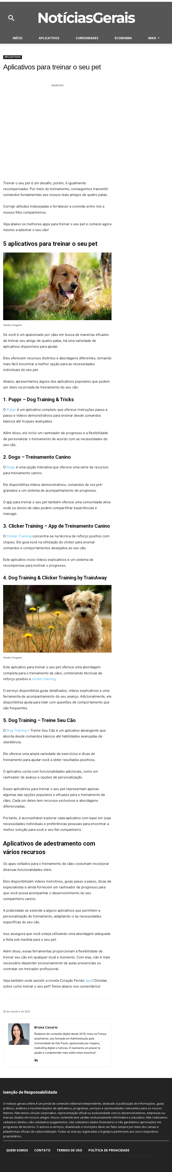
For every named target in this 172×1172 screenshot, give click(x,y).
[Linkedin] (36, 1059)
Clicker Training (19, 536)
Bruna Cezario (46, 1027)
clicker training (44, 679)
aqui (89, 980)
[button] (11, 18)
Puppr (11, 409)
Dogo (10, 467)
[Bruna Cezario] (19, 1042)
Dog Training (16, 730)
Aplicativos (12, 57)
